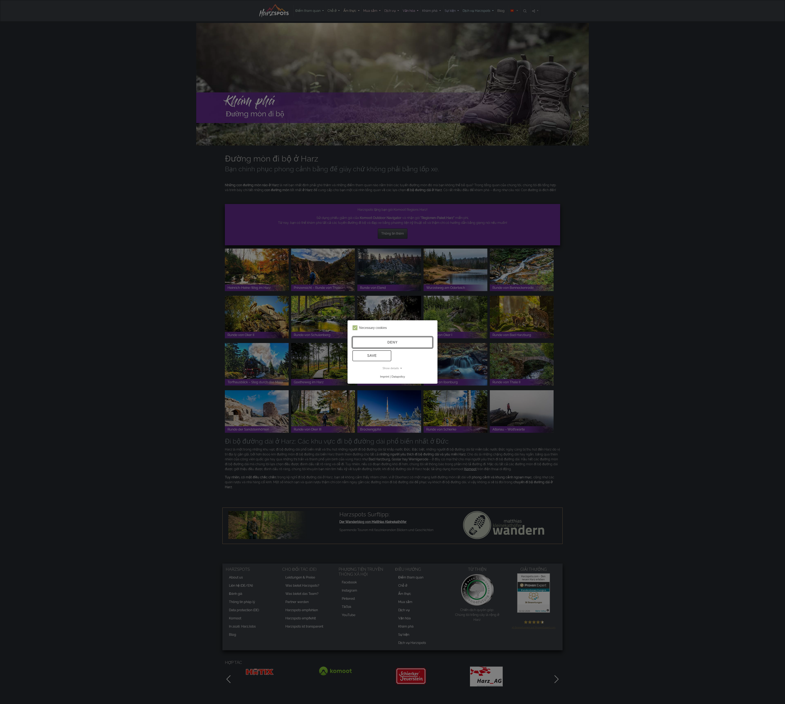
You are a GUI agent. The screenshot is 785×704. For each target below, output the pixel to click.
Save (372, 355)
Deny (392, 342)
